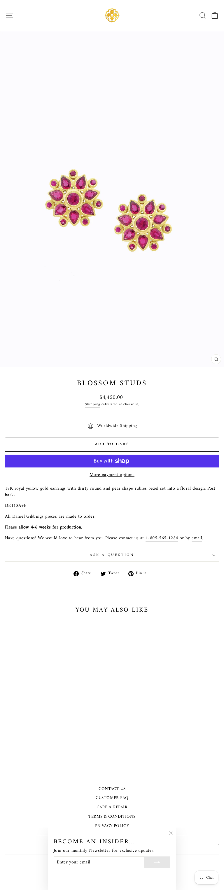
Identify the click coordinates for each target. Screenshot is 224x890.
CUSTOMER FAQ (112, 798)
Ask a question (112, 555)
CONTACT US (112, 789)
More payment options (112, 475)
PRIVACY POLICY (112, 826)
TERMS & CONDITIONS (111, 816)
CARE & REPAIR (112, 807)
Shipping (92, 405)
